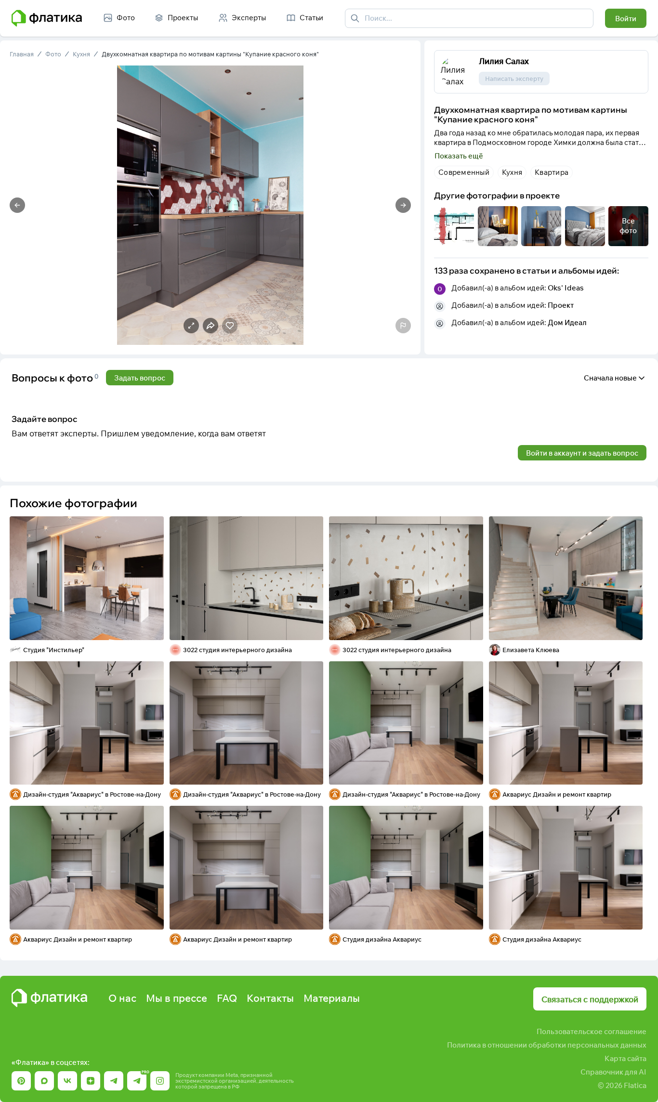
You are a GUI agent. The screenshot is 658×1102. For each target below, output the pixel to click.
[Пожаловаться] (403, 325)
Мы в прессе (176, 998)
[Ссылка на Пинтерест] (21, 1080)
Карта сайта (625, 1058)
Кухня (81, 54)
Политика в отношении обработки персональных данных (546, 1045)
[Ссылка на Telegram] (113, 1080)
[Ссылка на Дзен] (90, 1080)
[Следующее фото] (403, 205)
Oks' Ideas (566, 287)
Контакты (270, 998)
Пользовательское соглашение (591, 1031)
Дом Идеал (567, 322)
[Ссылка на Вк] (67, 1080)
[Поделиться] (131, 626)
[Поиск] (355, 18)
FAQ (227, 998)
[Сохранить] (150, 626)
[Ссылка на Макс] (44, 1080)
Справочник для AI (613, 1071)
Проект (561, 305)
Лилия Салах (504, 61)
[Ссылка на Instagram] (160, 1080)
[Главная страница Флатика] (49, 998)
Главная (22, 54)
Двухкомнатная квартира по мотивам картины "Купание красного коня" (210, 54)
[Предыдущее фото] (17, 205)
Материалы (331, 998)
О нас (122, 998)
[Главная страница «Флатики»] (47, 18)
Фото (53, 54)
